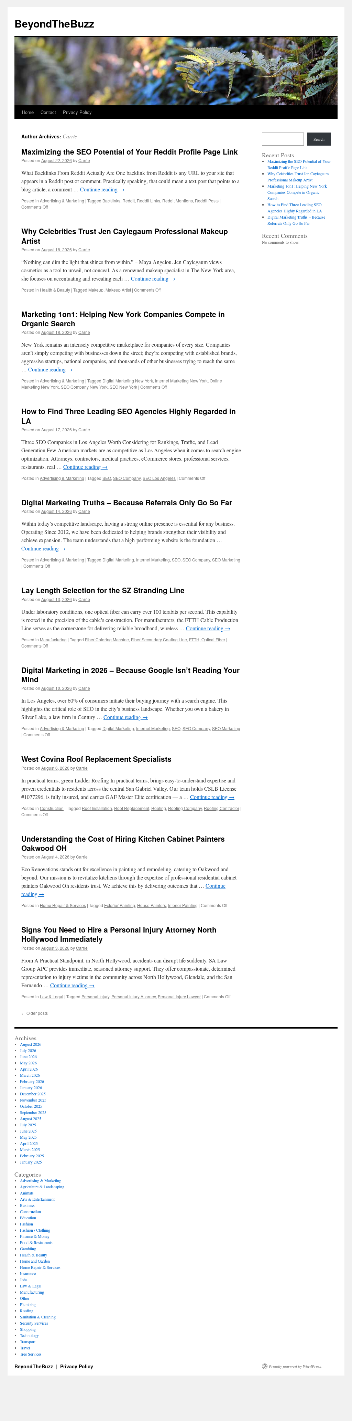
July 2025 (28, 1124)
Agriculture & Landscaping (42, 1186)
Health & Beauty (55, 290)
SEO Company (127, 478)
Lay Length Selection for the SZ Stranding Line (103, 590)
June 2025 (28, 1131)
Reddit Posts (207, 200)
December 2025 (33, 1093)
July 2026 (28, 1050)
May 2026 (28, 1062)
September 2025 (33, 1112)
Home (28, 112)
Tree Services (31, 1354)
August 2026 (30, 1044)
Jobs (24, 1279)
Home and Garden (35, 1261)
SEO (106, 478)
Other (24, 1298)
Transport (27, 1341)
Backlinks (111, 200)
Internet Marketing (153, 559)
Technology (29, 1335)
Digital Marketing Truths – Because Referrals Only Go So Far (126, 502)
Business (27, 1205)
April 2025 (29, 1143)
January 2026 (31, 1087)
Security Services (34, 1323)
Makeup (95, 290)
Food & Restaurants (36, 1242)
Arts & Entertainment (37, 1199)
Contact (48, 112)
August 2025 (30, 1118)
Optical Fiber (213, 639)
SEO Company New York (84, 387)
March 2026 (30, 1075)
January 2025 (31, 1162)
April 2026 (29, 1069)
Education (28, 1217)
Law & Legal (51, 996)
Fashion (26, 1224)
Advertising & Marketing (62, 200)
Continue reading (102, 189)
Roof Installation (97, 808)
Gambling (28, 1248)
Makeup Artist (118, 290)
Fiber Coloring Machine (107, 639)
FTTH (194, 639)
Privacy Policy (77, 112)
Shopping (28, 1329)
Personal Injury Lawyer (179, 996)
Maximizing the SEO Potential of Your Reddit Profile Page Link (129, 151)
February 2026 (32, 1081)
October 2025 (31, 1106)
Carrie (70, 136)
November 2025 (33, 1100)
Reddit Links (148, 200)
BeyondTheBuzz (54, 23)
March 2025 (30, 1149)
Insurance (28, 1273)
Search (319, 139)
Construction (52, 808)
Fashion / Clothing (35, 1230)
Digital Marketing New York (127, 380)
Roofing (158, 808)
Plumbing (28, 1304)
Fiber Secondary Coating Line (159, 639)
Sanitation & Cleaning (38, 1316)
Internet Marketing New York (181, 380)
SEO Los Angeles (159, 478)
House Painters (151, 905)
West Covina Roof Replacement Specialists (96, 759)
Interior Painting (183, 905)
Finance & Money (35, 1236)
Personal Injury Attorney (133, 996)
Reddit (128, 200)
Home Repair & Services (63, 905)
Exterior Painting (119, 905)
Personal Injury (95, 996)
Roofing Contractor (221, 808)
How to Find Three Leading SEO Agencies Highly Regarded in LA (128, 415)
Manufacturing (53, 639)
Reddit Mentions (177, 200)
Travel (25, 1347)
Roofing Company (185, 808)
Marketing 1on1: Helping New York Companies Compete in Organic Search (123, 318)
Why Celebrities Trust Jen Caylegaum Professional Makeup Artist (124, 235)
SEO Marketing (226, 559)
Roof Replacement (131, 808)
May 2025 (28, 1137)
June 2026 (28, 1056)
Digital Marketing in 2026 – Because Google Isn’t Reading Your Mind (130, 674)
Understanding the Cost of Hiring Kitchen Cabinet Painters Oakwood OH (123, 843)
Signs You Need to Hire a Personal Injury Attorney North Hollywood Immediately (119, 934)
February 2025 (32, 1155)
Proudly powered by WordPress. (295, 1366)
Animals (27, 1193)
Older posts (34, 1013)
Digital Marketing (118, 559)
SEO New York (123, 387)
